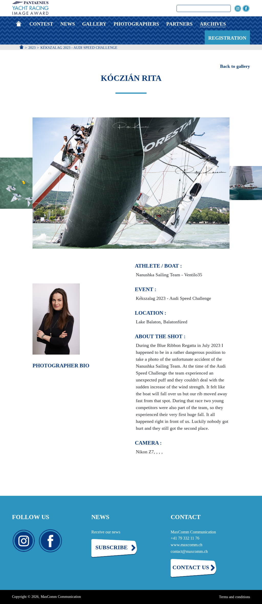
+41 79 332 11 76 (185, 538)
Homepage (21, 24)
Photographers (136, 24)
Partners (179, 24)
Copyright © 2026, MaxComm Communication (46, 597)
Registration (227, 38)
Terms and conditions (234, 597)
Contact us (190, 567)
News (67, 24)
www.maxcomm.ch (186, 545)
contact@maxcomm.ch (189, 551)
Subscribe (111, 547)
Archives (213, 24)
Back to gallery (235, 66)
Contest (41, 24)
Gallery (94, 24)
